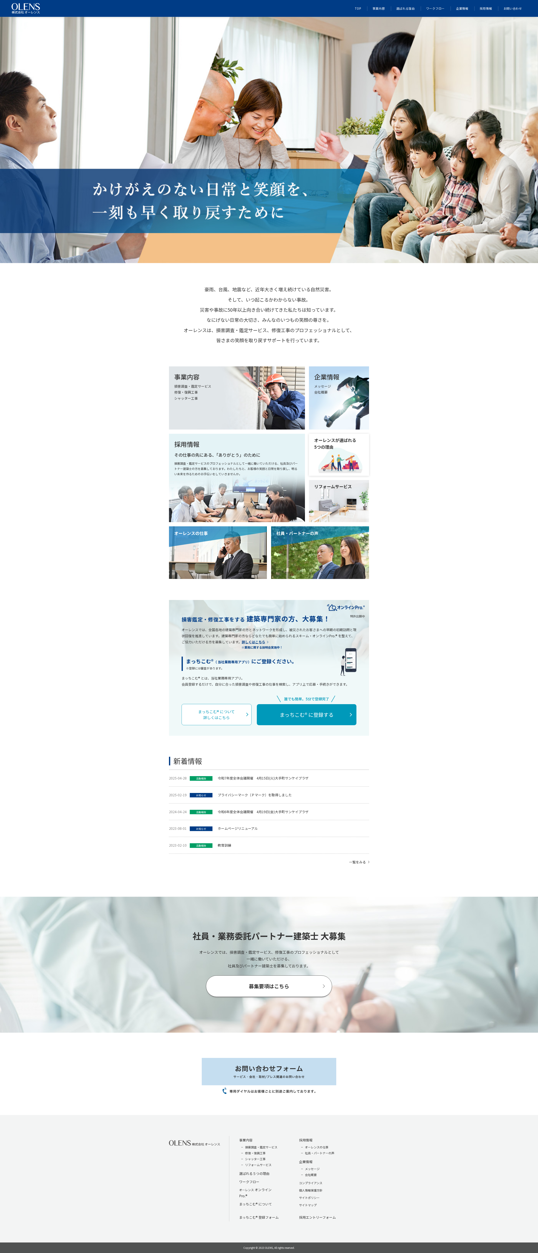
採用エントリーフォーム (317, 1217)
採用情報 (486, 8)
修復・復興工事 (255, 1153)
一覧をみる (357, 862)
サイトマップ (308, 1205)
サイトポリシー (309, 1198)
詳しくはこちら (253, 641)
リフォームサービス (258, 1165)
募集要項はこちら (269, 986)
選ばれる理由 (405, 8)
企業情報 (462, 8)
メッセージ (312, 1169)
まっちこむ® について (255, 1203)
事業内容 (379, 8)
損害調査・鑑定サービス (261, 1147)
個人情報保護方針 (311, 1190)
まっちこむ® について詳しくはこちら (216, 714)
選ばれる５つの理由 (254, 1173)
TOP (358, 8)
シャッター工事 (255, 1159)
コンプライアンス (310, 1183)
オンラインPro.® (255, 1192)
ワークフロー (435, 8)
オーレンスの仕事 (316, 1147)
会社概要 (311, 1175)
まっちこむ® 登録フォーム (259, 1217)
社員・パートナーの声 (319, 1153)
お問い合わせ (513, 8)
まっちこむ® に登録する (307, 714)
